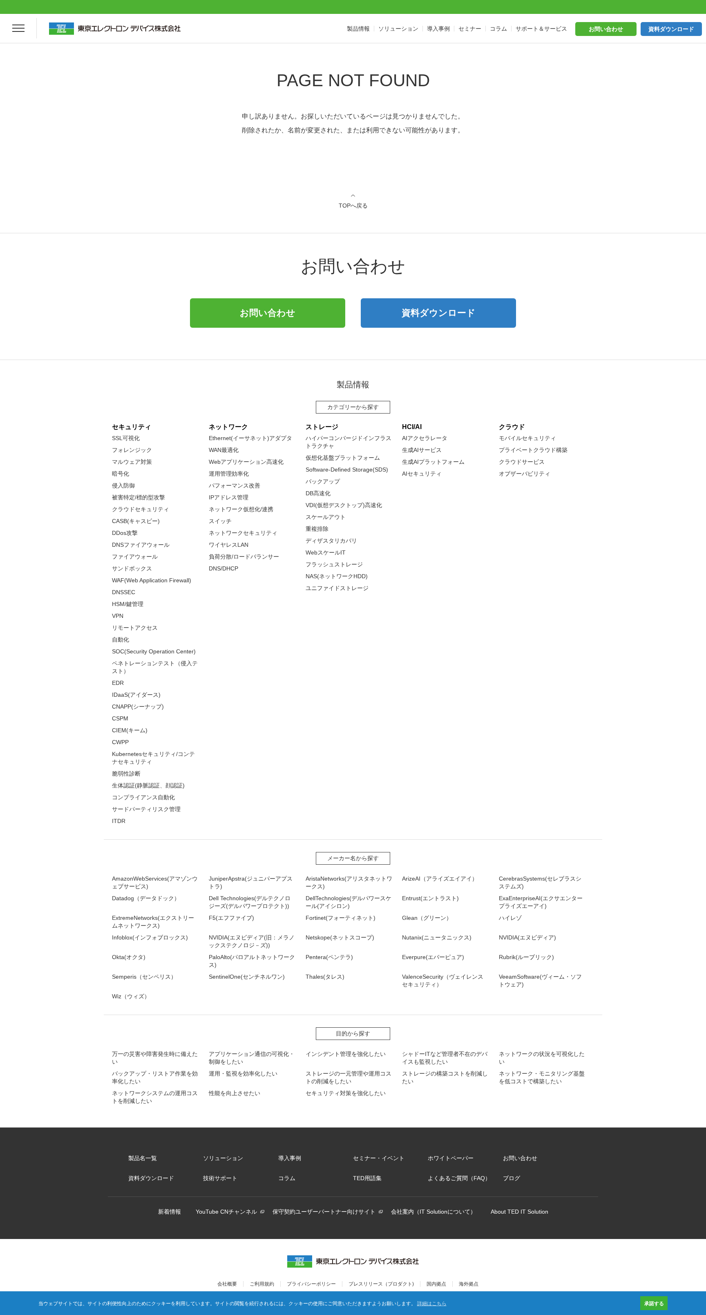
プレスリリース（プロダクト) (381, 1284)
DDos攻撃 (125, 533)
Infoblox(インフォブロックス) (150, 937)
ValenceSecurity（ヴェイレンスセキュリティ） (442, 980)
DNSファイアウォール (141, 544)
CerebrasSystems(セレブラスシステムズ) (540, 882)
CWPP (120, 742)
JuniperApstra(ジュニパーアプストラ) (251, 882)
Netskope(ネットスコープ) (340, 937)
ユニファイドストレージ (337, 588)
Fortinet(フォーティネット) (340, 918)
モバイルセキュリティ (527, 438)
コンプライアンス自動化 (143, 797)
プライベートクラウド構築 (533, 450)
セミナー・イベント (378, 1158)
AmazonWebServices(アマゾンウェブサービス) (155, 882)
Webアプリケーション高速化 (246, 461)
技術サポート (220, 1178)
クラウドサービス (522, 461)
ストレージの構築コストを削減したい (445, 1077)
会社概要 (227, 1284)
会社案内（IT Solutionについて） (433, 1211)
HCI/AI (412, 426)
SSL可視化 (126, 438)
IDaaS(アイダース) (136, 694)
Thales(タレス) (325, 976)
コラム (286, 1178)
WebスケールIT (326, 552)
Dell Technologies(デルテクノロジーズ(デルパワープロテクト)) (249, 902)
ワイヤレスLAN (228, 544)
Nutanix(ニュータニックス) (436, 937)
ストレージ (322, 426)
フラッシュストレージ (334, 564)
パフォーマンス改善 (234, 485)
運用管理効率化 (229, 473)
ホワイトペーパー (451, 1158)
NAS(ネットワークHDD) (337, 576)
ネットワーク (228, 426)
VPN (117, 616)
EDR (118, 683)
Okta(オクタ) (128, 957)
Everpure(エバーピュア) (433, 957)
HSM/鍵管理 (127, 604)
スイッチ (220, 521)
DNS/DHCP (223, 568)
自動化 (120, 639)
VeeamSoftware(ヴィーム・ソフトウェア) (540, 980)
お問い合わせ (606, 29)
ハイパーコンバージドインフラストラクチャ (348, 442)
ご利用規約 (262, 1284)
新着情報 (169, 1211)
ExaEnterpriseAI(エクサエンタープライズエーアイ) (541, 902)
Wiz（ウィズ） (131, 996)
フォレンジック (132, 450)
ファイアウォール (135, 556)
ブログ (511, 1178)
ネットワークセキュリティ (243, 533)
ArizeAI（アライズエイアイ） (440, 878)
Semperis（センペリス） (144, 976)
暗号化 (120, 473)
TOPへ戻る (353, 205)
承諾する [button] (654, 1303)
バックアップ (323, 481)
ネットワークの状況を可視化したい (542, 1058)
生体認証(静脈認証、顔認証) (148, 785)
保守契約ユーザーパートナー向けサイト (324, 1211)
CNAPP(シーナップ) (138, 706)
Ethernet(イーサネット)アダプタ (250, 438)
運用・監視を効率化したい (243, 1073)
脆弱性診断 (126, 773)
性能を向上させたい (234, 1093)
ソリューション (223, 1158)
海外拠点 (468, 1284)
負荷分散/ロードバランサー (244, 556)
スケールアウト (326, 517)
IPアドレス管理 (228, 497)
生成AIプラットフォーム (433, 461)
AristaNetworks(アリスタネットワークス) (349, 882)
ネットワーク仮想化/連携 (241, 509)
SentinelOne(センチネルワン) (247, 976)
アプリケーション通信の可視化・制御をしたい (252, 1058)
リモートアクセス (135, 627)
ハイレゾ (510, 918)
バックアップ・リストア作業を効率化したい (155, 1077)
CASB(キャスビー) (136, 521)
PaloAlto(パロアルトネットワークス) (252, 961)
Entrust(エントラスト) (430, 898)
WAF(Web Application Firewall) (151, 580)
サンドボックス (132, 568)
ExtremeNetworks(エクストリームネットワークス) (153, 922)
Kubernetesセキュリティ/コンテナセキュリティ (153, 758)
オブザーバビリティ (524, 473)
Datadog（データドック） (146, 898)
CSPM (120, 718)
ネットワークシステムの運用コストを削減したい (155, 1097)
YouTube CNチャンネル (226, 1211)
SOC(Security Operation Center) (154, 651)
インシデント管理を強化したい (346, 1054)
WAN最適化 (224, 450)
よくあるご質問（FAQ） (459, 1178)
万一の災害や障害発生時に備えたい (155, 1058)
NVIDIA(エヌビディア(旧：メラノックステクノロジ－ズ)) (252, 941)
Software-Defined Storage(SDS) (347, 469)
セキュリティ (131, 426)
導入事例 (289, 1158)
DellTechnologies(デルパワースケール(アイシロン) (348, 902)
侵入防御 (123, 485)
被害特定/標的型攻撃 (138, 497)
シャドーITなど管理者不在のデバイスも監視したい (444, 1058)
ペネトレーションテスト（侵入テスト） (155, 667)
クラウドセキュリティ (140, 509)
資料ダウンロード (671, 29)
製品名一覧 (142, 1158)
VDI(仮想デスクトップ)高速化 (344, 505)
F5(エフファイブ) (231, 918)
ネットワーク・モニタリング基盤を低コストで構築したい (542, 1077)
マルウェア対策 (132, 461)
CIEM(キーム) (129, 730)
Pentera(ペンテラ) (329, 957)
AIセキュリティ (422, 473)
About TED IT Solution (519, 1211)
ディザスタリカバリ (331, 540)
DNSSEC (123, 592)
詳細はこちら (432, 1302)
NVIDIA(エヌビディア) (527, 937)
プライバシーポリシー (311, 1284)
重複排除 (317, 529)
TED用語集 (367, 1178)
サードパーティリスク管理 (146, 809)
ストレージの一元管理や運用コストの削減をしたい (348, 1077)
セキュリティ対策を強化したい (346, 1093)
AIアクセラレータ (424, 438)
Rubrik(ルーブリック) (526, 957)
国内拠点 (436, 1284)
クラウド (512, 426)
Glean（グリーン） (427, 918)
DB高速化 (318, 493)
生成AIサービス (422, 450)
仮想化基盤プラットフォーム (343, 457)
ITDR (118, 821)
